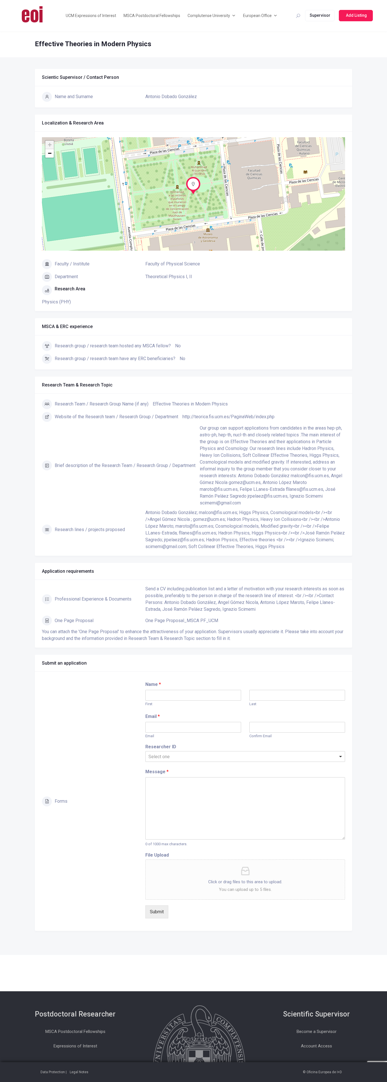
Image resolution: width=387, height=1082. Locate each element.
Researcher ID (160, 746)
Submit (157, 911)
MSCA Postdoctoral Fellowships (152, 15)
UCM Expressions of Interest (91, 15)
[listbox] (245, 756)
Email (152, 716)
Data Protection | (54, 1072)
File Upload (157, 855)
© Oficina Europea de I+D (322, 1072)
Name (153, 684)
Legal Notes (79, 1072)
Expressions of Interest (75, 1046)
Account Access (316, 1046)
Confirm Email (260, 736)
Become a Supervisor (317, 1031)
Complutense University (209, 15)
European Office (257, 15)
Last (252, 704)
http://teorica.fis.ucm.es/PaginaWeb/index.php (228, 416)
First (148, 704)
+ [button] (50, 144)
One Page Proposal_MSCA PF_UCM (181, 620)
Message (157, 771)
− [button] (50, 153)
